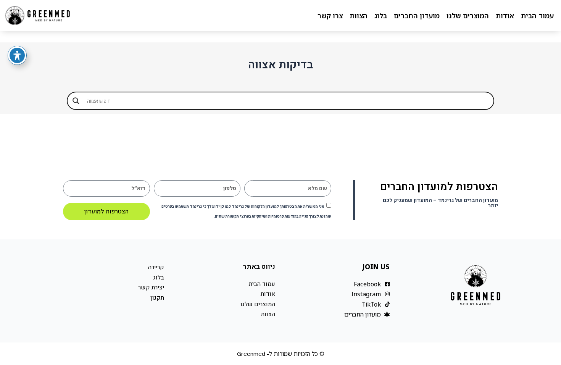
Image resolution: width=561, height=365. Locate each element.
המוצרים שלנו (468, 15)
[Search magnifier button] (76, 100)
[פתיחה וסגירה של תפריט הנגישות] (17, 55)
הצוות (359, 15)
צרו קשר (330, 15)
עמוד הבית (537, 15)
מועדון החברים (417, 15)
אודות (505, 15)
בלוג (380, 15)
